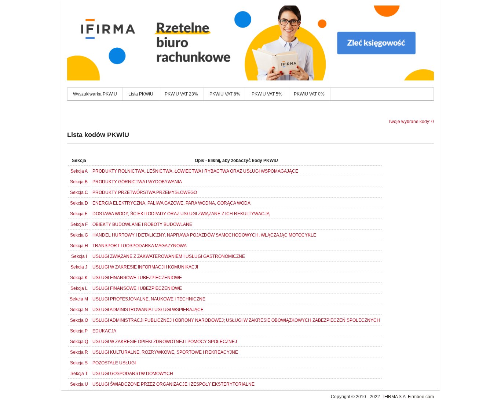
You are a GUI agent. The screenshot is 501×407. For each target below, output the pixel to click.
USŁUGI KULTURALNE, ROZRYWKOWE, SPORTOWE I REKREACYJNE (165, 352)
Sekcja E (79, 213)
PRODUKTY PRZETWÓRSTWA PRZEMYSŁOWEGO (144, 192)
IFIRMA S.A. (395, 396)
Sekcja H (79, 245)
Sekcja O (79, 320)
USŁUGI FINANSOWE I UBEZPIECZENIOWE (137, 277)
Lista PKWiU (140, 94)
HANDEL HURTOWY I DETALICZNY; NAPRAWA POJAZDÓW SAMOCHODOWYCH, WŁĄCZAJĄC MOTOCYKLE (204, 235)
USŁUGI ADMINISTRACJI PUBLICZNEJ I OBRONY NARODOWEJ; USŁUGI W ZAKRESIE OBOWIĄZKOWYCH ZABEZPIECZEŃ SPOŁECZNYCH (236, 320)
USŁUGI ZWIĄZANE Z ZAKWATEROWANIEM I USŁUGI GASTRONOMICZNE (168, 256)
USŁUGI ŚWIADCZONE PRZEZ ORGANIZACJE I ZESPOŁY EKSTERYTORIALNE (173, 384)
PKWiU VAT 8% (224, 94)
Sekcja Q (79, 341)
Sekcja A (79, 171)
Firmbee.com (421, 396)
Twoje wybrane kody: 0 (411, 121)
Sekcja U (79, 384)
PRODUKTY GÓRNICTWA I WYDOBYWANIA (137, 181)
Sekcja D (79, 203)
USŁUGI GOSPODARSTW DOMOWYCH (132, 373)
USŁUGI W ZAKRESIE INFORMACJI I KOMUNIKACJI (145, 267)
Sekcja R (79, 352)
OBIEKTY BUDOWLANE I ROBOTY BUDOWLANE (142, 224)
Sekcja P (79, 331)
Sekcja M (79, 299)
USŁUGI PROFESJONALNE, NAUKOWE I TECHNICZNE (148, 299)
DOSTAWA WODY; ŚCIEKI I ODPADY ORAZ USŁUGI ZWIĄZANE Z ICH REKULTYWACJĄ (181, 213)
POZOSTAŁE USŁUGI (114, 362)
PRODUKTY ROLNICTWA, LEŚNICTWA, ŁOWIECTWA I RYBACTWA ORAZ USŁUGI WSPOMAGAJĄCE (195, 171)
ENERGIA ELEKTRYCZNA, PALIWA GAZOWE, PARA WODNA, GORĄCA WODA (171, 203)
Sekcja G (79, 235)
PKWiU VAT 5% (267, 94)
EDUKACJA (104, 331)
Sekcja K (79, 277)
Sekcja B (79, 181)
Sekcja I (79, 256)
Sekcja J (78, 267)
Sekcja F (79, 224)
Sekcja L (79, 288)
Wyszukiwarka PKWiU (95, 94)
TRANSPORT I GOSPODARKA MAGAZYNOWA (139, 245)
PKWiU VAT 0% (309, 94)
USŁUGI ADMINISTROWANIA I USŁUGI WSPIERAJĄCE (148, 309)
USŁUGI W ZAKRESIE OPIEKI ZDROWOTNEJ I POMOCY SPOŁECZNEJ (164, 341)
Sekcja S (79, 362)
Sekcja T (79, 373)
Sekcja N (79, 309)
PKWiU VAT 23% (181, 94)
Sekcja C (79, 192)
